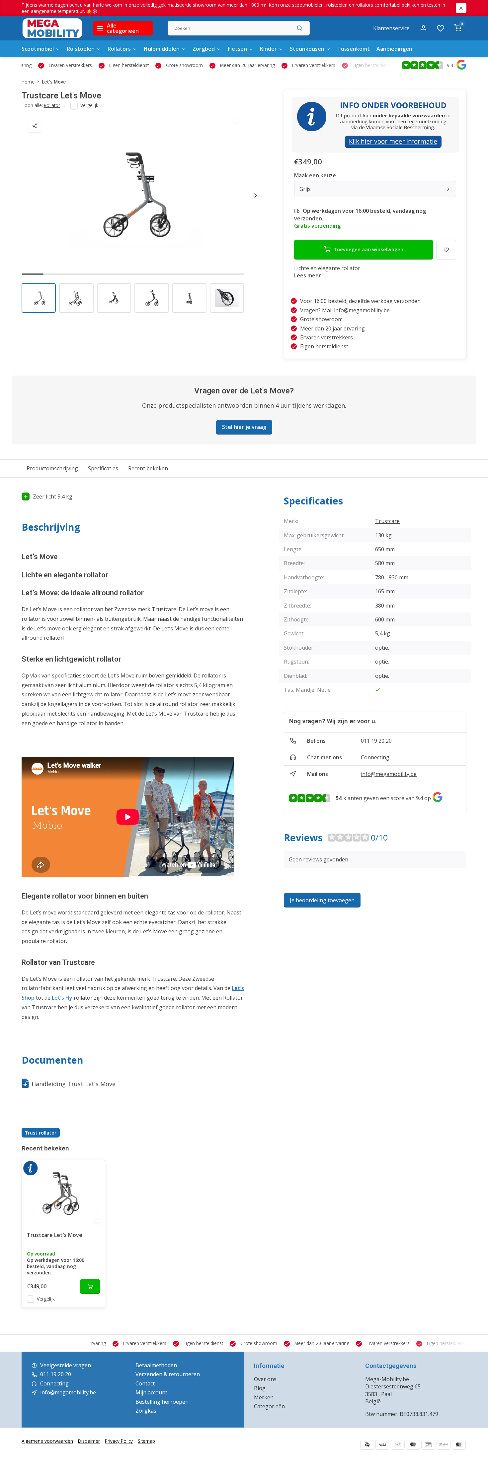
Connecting (375, 757)
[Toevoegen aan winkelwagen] (90, 1286)
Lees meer (307, 275)
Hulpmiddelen (162, 48)
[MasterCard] (459, 1445)
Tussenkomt (353, 48)
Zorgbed (204, 48)
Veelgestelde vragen (65, 1365)
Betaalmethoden (156, 1365)
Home (28, 82)
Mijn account (151, 1392)
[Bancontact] (428, 1445)
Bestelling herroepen (162, 1401)
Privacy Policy (119, 1441)
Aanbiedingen (394, 48)
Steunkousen (307, 48)
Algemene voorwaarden (47, 1441)
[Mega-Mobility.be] (52, 28)
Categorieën (269, 1406)
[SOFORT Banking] (443, 1445)
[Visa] (382, 1445)
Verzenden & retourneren (167, 1374)
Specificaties (103, 468)
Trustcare (387, 521)
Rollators (119, 48)
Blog (260, 1388)
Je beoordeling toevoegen (322, 900)
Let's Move (54, 82)
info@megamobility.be (389, 774)
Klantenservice (391, 28)
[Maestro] (413, 1445)
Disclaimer (89, 1441)
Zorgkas (145, 1410)
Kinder (268, 48)
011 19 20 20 (376, 740)
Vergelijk (89, 105)
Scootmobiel (38, 48)
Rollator (52, 105)
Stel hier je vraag (244, 427)
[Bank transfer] (398, 1445)
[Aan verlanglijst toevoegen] (95, 1170)
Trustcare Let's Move (54, 1235)
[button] (255, 195)
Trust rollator (40, 1133)
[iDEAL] (367, 1445)
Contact (145, 1383)
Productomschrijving (52, 468)
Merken (264, 1397)
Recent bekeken (148, 468)
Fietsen (237, 48)
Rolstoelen (81, 48)
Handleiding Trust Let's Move (74, 1084)
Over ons (265, 1379)
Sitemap (146, 1441)
